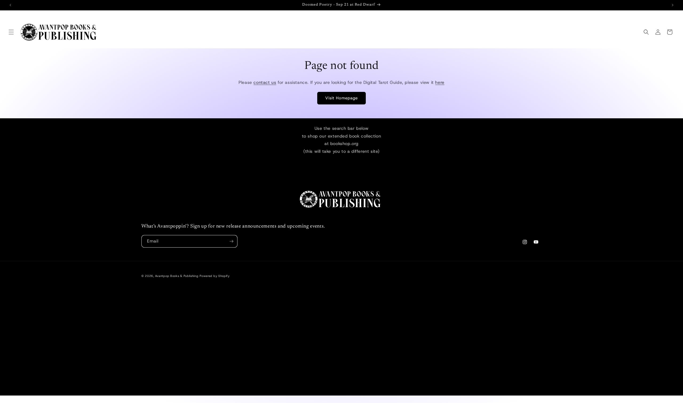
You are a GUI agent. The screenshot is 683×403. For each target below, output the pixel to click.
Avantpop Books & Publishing (176, 276)
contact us (264, 82)
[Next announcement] (672, 5)
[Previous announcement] (10, 5)
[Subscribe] (231, 241)
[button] (11, 32)
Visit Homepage (341, 98)
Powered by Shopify (215, 276)
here (439, 82)
